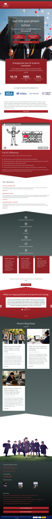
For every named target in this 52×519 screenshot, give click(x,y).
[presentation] (14, 336)
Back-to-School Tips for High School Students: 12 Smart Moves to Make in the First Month (12, 349)
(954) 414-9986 (6, 471)
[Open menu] (50, 5)
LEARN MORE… (5, 190)
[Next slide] (51, 306)
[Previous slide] (1, 306)
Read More (6, 366)
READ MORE (26, 326)
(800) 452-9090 (12, 471)
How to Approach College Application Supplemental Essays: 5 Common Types (17, 501)
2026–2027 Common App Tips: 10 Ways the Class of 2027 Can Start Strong (38, 348)
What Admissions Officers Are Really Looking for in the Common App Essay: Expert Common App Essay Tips (13, 391)
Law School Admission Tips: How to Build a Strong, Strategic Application (17, 503)
